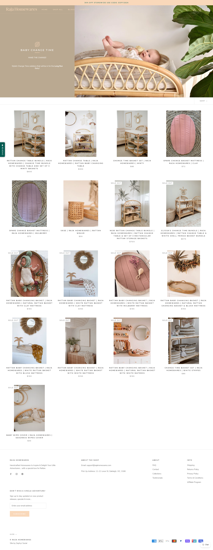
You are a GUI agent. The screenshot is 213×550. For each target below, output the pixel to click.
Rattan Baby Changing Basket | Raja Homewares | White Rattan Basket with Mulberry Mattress (132, 303)
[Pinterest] (22, 473)
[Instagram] (17, 473)
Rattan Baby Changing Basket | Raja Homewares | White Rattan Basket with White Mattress (81, 370)
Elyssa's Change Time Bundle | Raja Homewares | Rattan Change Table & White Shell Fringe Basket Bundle (184, 233)
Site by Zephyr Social (18, 543)
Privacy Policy (192, 473)
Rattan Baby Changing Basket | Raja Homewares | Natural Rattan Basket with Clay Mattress (29, 303)
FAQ (154, 465)
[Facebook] (11, 473)
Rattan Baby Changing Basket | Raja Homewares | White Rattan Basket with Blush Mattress (29, 370)
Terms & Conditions (195, 478)
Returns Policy (193, 469)
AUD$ (185, 10)
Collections (156, 473)
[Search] (200, 9)
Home (45, 9)
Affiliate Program (194, 482)
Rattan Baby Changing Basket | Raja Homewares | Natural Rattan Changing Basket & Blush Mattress (183, 303)
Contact (84, 9)
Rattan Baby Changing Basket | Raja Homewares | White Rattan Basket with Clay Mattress (81, 303)
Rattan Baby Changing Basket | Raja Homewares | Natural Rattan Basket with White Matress (132, 370)
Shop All (58, 9)
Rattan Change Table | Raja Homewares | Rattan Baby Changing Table (80, 163)
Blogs (71, 9)
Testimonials (157, 478)
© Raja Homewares (20, 540)
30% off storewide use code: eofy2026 (106, 3)
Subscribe (19, 514)
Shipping (191, 465)
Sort (203, 101)
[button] (2, 149)
